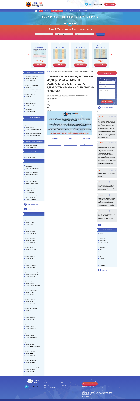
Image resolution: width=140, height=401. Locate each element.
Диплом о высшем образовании (33, 92)
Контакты (86, 10)
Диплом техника (29, 353)
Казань (101, 245)
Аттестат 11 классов (30, 157)
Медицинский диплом (31, 103)
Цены (40, 10)
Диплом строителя (30, 351)
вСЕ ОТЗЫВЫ (105, 225)
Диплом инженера (30, 283)
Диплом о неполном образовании (34, 89)
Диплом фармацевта (31, 360)
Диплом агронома (30, 222)
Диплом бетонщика (30, 231)
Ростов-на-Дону (103, 254)
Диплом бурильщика (30, 238)
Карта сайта (63, 385)
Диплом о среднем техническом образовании (33, 130)
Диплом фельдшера (30, 362)
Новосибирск (103, 238)
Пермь (101, 260)
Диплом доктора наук (31, 147)
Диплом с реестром (30, 111)
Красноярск (102, 258)
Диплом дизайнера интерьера (33, 272)
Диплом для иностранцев (32, 85)
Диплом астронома (30, 229)
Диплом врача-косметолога (32, 254)
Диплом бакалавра (30, 80)
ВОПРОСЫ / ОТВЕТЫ (69, 10)
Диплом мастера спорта (31, 308)
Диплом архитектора (31, 226)
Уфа (100, 256)
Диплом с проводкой (31, 113)
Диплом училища (30, 122)
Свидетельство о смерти (31, 186)
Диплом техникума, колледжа (33, 135)
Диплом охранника (30, 324)
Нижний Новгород (104, 242)
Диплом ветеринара (30, 242)
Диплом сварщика (30, 344)
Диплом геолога (29, 258)
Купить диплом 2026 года (32, 76)
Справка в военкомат (31, 199)
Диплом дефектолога (31, 265)
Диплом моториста (30, 321)
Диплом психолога (30, 339)
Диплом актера (29, 224)
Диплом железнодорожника (32, 281)
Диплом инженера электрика (33, 285)
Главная (48, 71)
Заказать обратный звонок (89, 383)
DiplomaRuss (36, 381)
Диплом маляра (29, 301)
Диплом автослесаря (31, 220)
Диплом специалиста (31, 78)
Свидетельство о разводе (32, 183)
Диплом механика (30, 319)
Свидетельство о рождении (32, 179)
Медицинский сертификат (32, 174)
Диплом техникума (30, 125)
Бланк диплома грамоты (31, 197)
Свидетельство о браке (31, 181)
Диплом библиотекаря (31, 233)
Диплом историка (30, 292)
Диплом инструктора (31, 288)
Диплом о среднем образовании (33, 133)
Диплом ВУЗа (29, 96)
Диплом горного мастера (32, 260)
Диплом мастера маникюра (32, 306)
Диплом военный (30, 247)
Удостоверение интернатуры (32, 176)
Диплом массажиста (31, 303)
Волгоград (102, 265)
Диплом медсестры (30, 312)
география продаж (33, 204)
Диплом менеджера (30, 315)
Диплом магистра (30, 83)
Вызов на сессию (30, 192)
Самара (101, 251)
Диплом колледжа (30, 127)
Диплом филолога (30, 364)
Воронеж (102, 263)
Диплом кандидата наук (31, 145)
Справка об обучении (31, 188)
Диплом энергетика (30, 371)
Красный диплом (30, 101)
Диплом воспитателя (31, 249)
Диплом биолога (30, 236)
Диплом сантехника (30, 342)
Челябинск (102, 247)
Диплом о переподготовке (32, 172)
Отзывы (79, 10)
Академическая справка (31, 98)
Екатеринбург (103, 240)
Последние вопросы (107, 107)
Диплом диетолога (30, 267)
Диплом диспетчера (30, 276)
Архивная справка (30, 190)
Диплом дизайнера (30, 269)
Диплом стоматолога (31, 349)
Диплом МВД (29, 310)
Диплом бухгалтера (30, 240)
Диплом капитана (30, 294)
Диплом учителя (29, 358)
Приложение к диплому (31, 195)
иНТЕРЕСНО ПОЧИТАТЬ (33, 209)
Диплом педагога (30, 330)
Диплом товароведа (30, 355)
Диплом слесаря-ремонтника (33, 346)
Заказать (47, 10)
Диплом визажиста (30, 245)
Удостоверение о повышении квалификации (33, 165)
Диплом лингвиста (30, 299)
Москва (101, 233)
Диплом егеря (29, 278)
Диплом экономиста (30, 369)
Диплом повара (29, 333)
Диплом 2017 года (30, 105)
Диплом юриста (29, 373)
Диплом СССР (29, 87)
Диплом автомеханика (31, 217)
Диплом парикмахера (31, 328)
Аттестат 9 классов (30, 155)
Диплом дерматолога (31, 263)
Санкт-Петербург (104, 236)
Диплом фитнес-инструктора (33, 367)
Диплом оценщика (30, 326)
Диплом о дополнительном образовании (32, 108)
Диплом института (30, 94)
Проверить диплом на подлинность (107, 72)
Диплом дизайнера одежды (32, 274)
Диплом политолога (30, 335)
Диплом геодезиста (30, 256)
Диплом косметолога (31, 297)
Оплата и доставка (57, 10)
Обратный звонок (110, 4)
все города (105, 270)
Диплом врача (29, 251)
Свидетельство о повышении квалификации (32, 169)
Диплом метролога (30, 317)
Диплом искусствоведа (31, 290)
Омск (101, 249)
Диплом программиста (31, 337)
